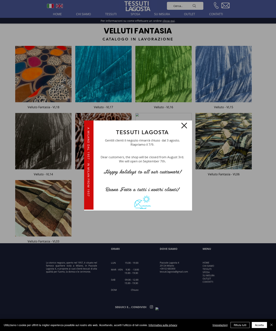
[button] (184, 125)
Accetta (259, 325)
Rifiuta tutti (240, 325)
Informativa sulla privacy (163, 325)
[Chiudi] (271, 325)
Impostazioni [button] (220, 325)
